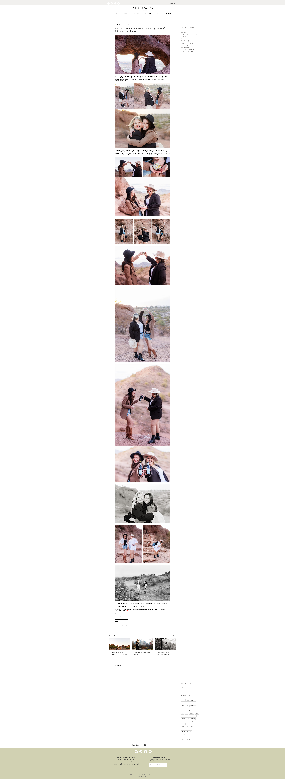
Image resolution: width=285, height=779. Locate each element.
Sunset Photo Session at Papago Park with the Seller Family (119, 653)
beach (192, 726)
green (183, 703)
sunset (192, 703)
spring (197, 713)
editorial (188, 736)
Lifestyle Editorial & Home (121, 619)
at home (183, 721)
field (182, 713)
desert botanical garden (186, 731)
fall (187, 705)
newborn (193, 718)
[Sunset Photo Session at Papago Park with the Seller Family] (119, 644)
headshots (191, 713)
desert (116, 616)
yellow (183, 723)
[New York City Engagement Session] (142, 644)
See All (174, 635)
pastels (193, 710)
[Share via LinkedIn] (123, 625)
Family (116, 621)
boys (182, 716)
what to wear (189, 708)
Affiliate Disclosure (142, 776)
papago (121, 616)
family (187, 700)
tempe (188, 739)
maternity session (185, 726)
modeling (195, 734)
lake (188, 718)
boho (197, 721)
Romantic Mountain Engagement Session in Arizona (164, 653)
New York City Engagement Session (142, 653)
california (188, 723)
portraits (183, 708)
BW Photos (192, 728)
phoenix (188, 710)
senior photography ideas (186, 734)
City (186, 713)
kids (188, 721)
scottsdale (193, 700)
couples (183, 710)
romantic (194, 723)
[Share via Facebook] (115, 625)
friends (125, 616)
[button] (115, 13)
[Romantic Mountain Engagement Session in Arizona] (165, 644)
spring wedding (185, 728)
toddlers (183, 739)
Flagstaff (192, 721)
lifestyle (196, 708)
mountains (193, 716)
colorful (183, 705)
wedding (183, 718)
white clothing (193, 705)
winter (193, 736)
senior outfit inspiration (186, 741)
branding (187, 716)
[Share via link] (126, 625)
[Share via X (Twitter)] (119, 625)
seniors (187, 703)
